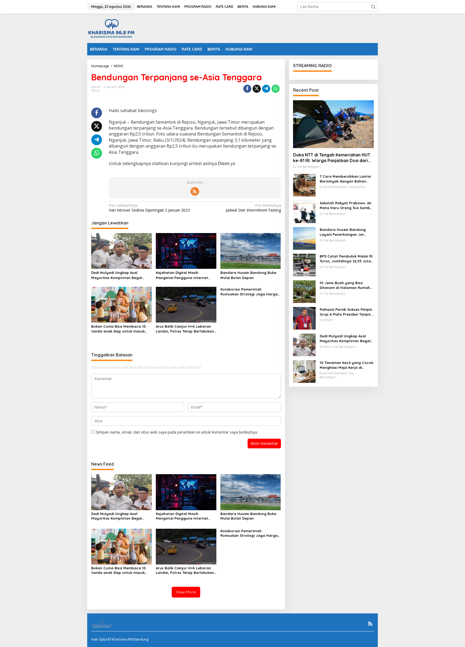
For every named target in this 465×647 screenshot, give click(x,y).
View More (186, 592)
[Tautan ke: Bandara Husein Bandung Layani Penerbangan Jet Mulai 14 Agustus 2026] (304, 238)
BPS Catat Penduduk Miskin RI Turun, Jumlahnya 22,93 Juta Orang (346, 258)
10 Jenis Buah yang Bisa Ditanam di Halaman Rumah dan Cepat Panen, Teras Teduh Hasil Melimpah (345, 285)
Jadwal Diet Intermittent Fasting (253, 208)
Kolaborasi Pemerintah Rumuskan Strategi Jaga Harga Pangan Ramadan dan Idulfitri (249, 291)
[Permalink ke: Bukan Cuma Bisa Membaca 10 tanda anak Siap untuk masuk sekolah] (121, 304)
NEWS (95, 90)
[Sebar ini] (247, 89)
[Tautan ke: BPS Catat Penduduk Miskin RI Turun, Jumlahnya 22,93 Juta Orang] (304, 264)
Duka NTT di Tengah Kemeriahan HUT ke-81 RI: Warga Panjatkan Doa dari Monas (331, 157)
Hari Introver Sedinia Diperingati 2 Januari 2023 (149, 208)
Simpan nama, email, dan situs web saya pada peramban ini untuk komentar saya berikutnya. (177, 432)
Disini (223, 163)
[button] (373, 6)
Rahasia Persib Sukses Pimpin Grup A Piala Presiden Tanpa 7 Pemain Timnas (347, 312)
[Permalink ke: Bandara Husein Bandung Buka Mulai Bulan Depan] (250, 250)
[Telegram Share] (266, 89)
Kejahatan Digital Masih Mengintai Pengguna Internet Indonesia (182, 275)
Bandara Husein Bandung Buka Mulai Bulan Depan (248, 275)
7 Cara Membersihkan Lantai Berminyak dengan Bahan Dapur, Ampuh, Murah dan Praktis (345, 179)
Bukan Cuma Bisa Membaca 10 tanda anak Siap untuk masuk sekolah (118, 329)
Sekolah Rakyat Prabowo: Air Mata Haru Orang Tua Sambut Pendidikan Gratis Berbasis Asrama (347, 205)
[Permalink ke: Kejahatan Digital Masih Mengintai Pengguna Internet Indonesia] (186, 250)
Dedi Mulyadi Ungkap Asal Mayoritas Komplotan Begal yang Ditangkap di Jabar (116, 275)
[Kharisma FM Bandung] (112, 27)
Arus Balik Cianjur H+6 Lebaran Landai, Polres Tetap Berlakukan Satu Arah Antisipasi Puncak (185, 329)
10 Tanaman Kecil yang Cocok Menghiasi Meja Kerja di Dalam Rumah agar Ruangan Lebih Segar (346, 365)
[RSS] (195, 191)
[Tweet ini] (257, 89)
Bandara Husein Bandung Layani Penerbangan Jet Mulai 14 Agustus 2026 (343, 232)
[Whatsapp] (276, 89)
